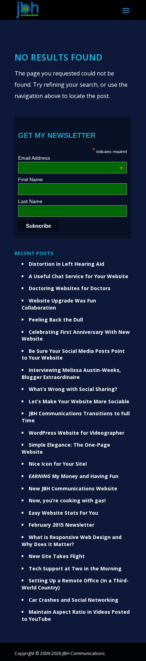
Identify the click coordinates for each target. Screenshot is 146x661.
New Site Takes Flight (57, 556)
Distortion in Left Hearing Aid (66, 264)
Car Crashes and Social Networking (73, 599)
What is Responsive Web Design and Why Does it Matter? (72, 540)
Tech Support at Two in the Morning (75, 568)
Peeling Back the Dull (56, 319)
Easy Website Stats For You (63, 512)
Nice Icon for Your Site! (58, 463)
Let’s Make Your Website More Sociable (79, 401)
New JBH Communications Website (73, 488)
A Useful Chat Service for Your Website (78, 276)
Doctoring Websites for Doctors (70, 288)
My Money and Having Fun (73, 476)
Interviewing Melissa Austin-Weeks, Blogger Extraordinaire (71, 373)
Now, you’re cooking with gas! (67, 500)
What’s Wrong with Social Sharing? (73, 389)
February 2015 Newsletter (61, 524)
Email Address (70, 158)
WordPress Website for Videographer (76, 432)
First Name (30, 179)
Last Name (30, 201)
